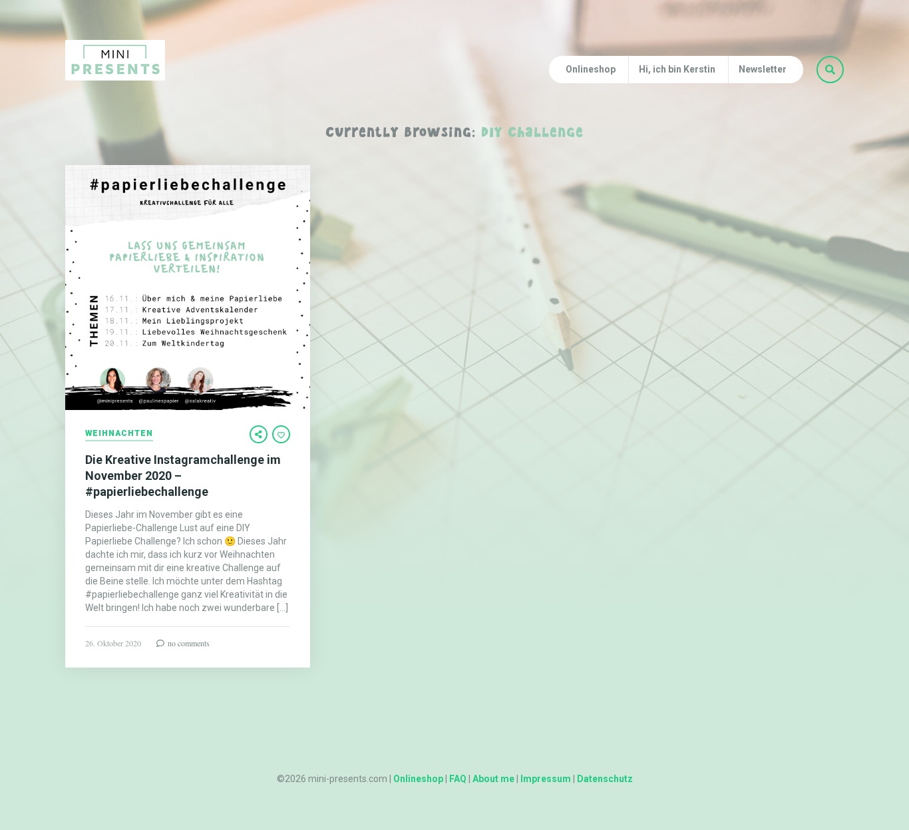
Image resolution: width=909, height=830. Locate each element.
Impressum (545, 778)
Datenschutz (605, 778)
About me (493, 778)
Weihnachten (119, 433)
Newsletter (763, 69)
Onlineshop (591, 69)
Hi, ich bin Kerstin (677, 69)
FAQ (457, 778)
